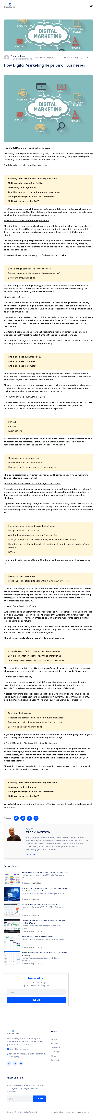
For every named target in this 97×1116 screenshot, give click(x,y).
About (54, 1056)
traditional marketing (14, 405)
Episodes (55, 1047)
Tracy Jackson (18, 56)
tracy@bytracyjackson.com (23, 1049)
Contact (55, 1060)
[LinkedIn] (15, 1063)
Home (54, 1039)
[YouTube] (21, 1063)
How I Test (56, 1052)
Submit (36, 1000)
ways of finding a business (46, 255)
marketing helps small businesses (27, 165)
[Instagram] (9, 1063)
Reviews (55, 1043)
